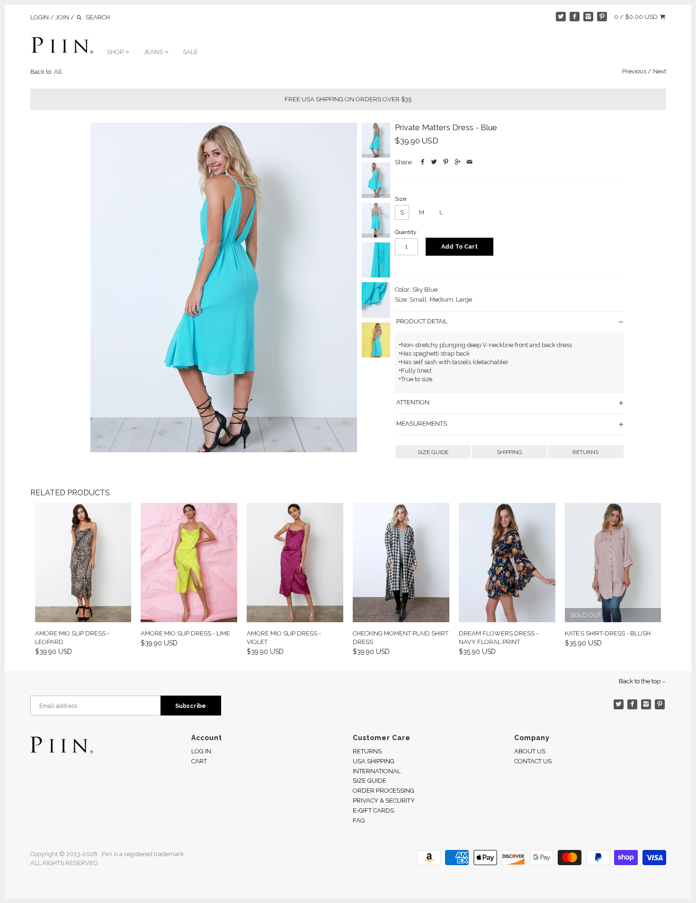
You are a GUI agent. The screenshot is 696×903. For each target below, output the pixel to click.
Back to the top (640, 681)
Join (62, 17)
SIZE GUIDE (433, 452)
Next (659, 71)
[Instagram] (588, 17)
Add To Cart (459, 246)
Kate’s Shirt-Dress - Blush (608, 633)
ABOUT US (529, 751)
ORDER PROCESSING (383, 790)
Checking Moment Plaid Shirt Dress (400, 637)
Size (400, 199)
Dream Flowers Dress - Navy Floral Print (498, 637)
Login (39, 17)
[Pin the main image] (446, 162)
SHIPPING (509, 452)
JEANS (153, 51)
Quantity (405, 232)
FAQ (359, 820)
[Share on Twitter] (434, 162)
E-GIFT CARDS (373, 810)
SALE (190, 51)
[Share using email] (469, 162)
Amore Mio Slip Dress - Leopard (72, 637)
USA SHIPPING (373, 761)
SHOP (116, 51)
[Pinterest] (602, 17)
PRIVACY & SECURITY (384, 800)
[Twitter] (561, 17)
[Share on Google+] (458, 162)
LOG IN (201, 751)
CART (199, 761)
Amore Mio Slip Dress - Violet (284, 637)
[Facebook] (575, 17)
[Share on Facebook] (423, 162)
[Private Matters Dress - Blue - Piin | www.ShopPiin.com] (223, 287)
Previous (634, 71)
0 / (636, 16)
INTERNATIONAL (377, 771)
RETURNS (585, 452)
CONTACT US (533, 761)
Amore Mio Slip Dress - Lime (185, 633)
